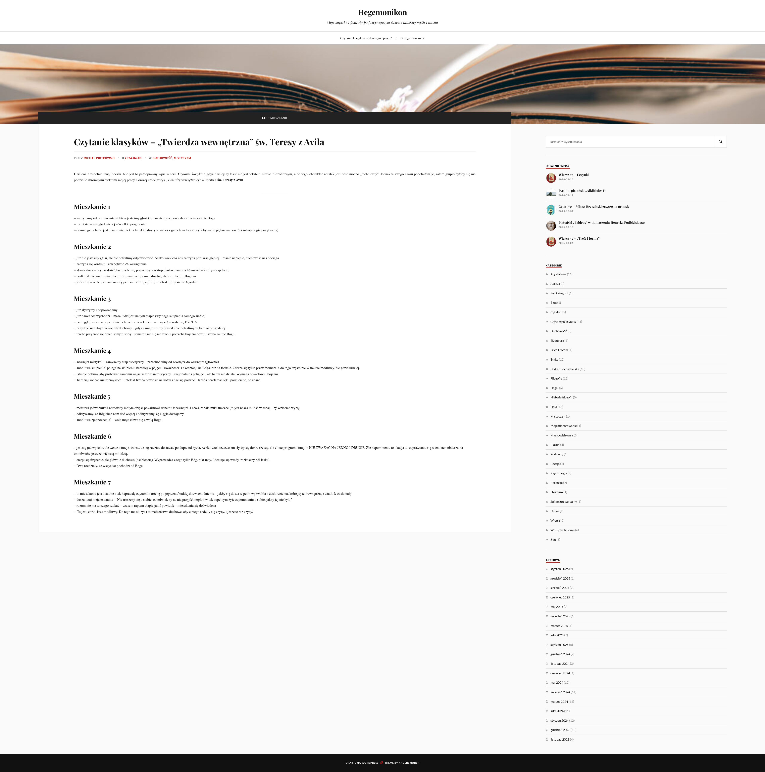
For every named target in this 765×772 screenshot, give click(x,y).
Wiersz (555, 520)
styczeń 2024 (559, 720)
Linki (553, 407)
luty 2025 (557, 635)
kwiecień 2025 (560, 616)
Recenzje (556, 482)
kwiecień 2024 (560, 692)
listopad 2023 (559, 739)
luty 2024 (557, 711)
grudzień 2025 (560, 578)
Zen (553, 539)
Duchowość (162, 158)
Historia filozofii (561, 397)
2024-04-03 (133, 158)
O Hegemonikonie (412, 38)
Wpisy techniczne (562, 530)
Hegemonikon (382, 12)
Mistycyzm (182, 158)
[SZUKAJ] (721, 142)
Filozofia (556, 378)
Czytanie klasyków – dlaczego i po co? (366, 38)
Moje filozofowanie (563, 425)
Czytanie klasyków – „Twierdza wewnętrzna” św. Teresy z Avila (199, 141)
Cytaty (555, 312)
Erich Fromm (559, 350)
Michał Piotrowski (99, 158)
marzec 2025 (559, 626)
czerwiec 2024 (560, 673)
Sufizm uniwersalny (563, 501)
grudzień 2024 (560, 654)
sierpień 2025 (559, 587)
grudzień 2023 (560, 730)
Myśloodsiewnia (561, 435)
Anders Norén (409, 762)
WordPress (370, 762)
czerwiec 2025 (560, 597)
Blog (553, 302)
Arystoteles (558, 274)
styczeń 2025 (559, 644)
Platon (555, 444)
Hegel (554, 388)
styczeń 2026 (559, 569)
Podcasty (556, 454)
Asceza (555, 283)
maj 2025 (556, 606)
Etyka (554, 359)
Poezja (555, 464)
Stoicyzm (556, 492)
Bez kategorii (559, 293)
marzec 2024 (559, 701)
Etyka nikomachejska (564, 369)
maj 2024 (556, 682)
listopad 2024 (559, 663)
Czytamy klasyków (563, 321)
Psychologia (558, 473)
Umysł (554, 511)
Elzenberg (557, 340)
